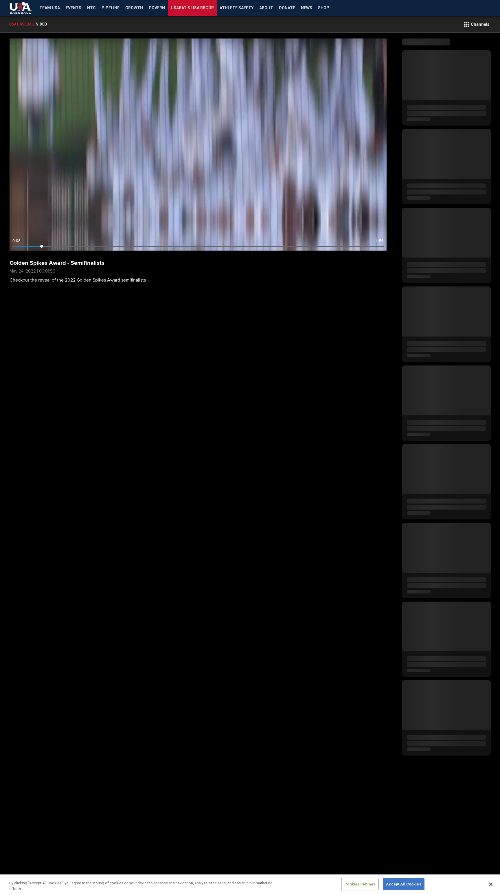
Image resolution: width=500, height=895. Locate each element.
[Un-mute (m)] (48, 249)
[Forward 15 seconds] (36, 249)
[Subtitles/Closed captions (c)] (366, 249)
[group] (198, 144)
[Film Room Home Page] (40, 24)
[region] (250, 884)
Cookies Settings (359, 884)
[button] (477, 24)
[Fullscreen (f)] (379, 249)
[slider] (198, 246)
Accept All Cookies (403, 884)
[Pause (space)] (26, 249)
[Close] (490, 884)
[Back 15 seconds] (16, 249)
